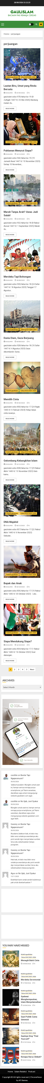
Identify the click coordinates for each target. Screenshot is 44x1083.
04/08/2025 (20, 341)
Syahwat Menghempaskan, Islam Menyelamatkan (31, 999)
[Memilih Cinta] (22, 378)
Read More (10, 108)
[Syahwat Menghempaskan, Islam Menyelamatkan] (10, 997)
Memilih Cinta (11, 399)
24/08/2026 (27, 964)
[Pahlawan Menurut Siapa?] (22, 129)
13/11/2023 (20, 464)
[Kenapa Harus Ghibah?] (10, 1055)
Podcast (31, 1071)
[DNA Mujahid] (22, 500)
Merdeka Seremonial (30, 980)
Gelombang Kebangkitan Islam (20, 460)
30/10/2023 (20, 587)
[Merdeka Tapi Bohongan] (22, 255)
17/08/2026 (27, 983)
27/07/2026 (27, 1042)
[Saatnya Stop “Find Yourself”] (10, 1036)
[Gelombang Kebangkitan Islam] (22, 439)
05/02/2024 (20, 403)
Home (10, 1071)
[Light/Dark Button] (31, 24)
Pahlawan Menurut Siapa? (18, 150)
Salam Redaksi (21, 1071)
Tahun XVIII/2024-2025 (28, 142)
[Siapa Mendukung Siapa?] (22, 620)
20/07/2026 (27, 1060)
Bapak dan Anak (13, 583)
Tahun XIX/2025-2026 (27, 77)
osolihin (9, 93)
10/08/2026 (27, 1005)
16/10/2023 (20, 645)
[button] (2, 24)
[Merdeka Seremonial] (10, 978)
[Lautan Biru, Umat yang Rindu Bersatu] (22, 64)
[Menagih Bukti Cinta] (10, 958)
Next (32, 669)
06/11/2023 (20, 525)
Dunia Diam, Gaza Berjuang (19, 338)
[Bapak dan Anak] (22, 562)
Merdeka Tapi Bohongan (17, 276)
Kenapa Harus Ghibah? (31, 1057)
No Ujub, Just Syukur (29, 801)
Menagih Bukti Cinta (30, 960)
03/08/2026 (27, 1023)
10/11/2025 (20, 154)
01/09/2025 (20, 219)
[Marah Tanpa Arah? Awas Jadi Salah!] (22, 190)
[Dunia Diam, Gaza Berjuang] (22, 316)
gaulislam (22, 12)
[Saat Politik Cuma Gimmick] (10, 1016)
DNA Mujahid (11, 521)
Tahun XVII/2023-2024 (28, 391)
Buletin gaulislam (12, 77)
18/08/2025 (20, 280)
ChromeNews (36, 1077)
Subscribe (41, 24)
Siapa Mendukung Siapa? (18, 641)
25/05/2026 (20, 93)
